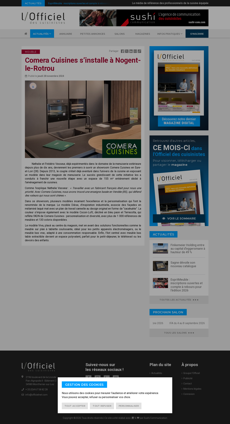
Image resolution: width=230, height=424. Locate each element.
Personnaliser (129, 405)
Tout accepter (74, 405)
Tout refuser (102, 405)
